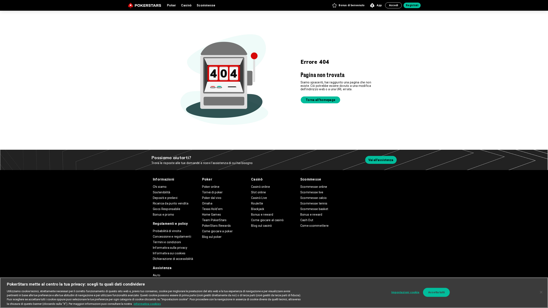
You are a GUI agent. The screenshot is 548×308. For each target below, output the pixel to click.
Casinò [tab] (186, 5)
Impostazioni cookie (405, 292)
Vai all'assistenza (380, 160)
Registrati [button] (412, 5)
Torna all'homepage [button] (320, 100)
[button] (348, 5)
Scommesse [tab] (206, 5)
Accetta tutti (436, 292)
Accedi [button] (393, 5)
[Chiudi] (541, 292)
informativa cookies (147, 303)
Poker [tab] (171, 5)
